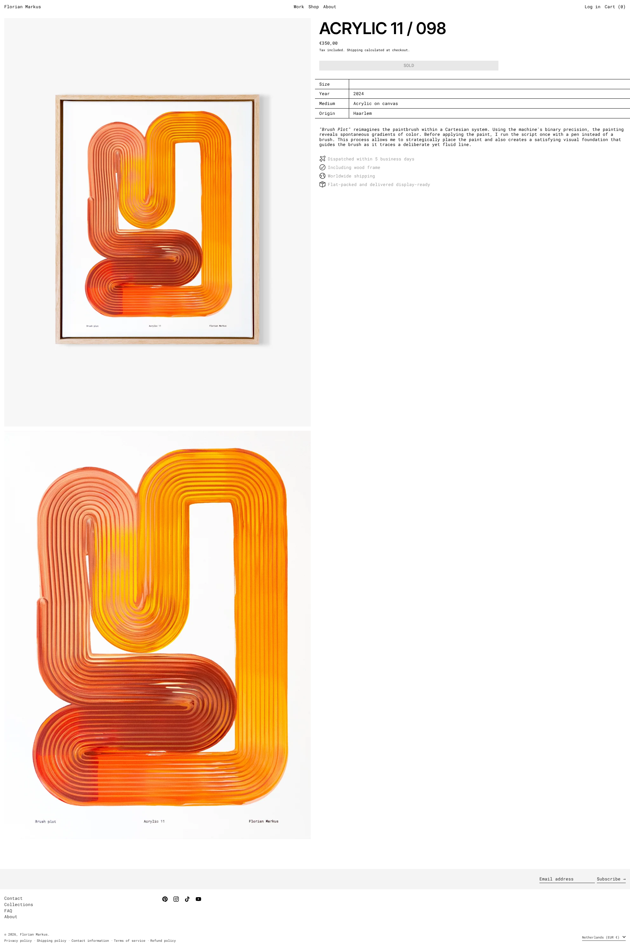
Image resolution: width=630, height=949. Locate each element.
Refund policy (163, 940)
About (10, 916)
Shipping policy (51, 940)
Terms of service (129, 940)
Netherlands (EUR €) (601, 937)
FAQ (8, 911)
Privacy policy (18, 940)
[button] (157, 222)
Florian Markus (22, 7)
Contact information (90, 940)
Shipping (355, 50)
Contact (13, 898)
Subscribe (608, 879)
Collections (18, 904)
